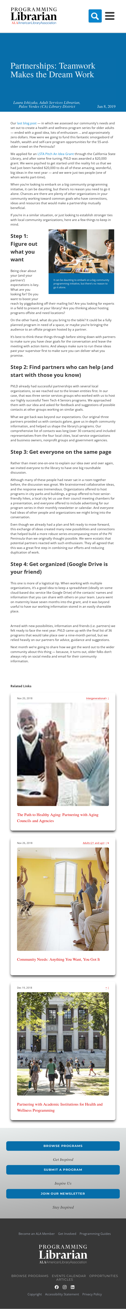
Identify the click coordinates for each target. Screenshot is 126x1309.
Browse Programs (63, 1146)
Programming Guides (95, 1233)
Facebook (57, 1287)
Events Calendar (69, 1276)
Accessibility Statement (62, 1294)
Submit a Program (63, 1170)
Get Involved (67, 1233)
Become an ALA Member (37, 1233)
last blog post (27, 123)
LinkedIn (73, 1287)
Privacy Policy (92, 1294)
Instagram (65, 1287)
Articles (64, 1279)
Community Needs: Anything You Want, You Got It (58, 959)
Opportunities (103, 1276)
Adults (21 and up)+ (94, 843)
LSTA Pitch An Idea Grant (56, 154)
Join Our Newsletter (63, 1193)
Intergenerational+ (96, 698)
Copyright (35, 1294)
